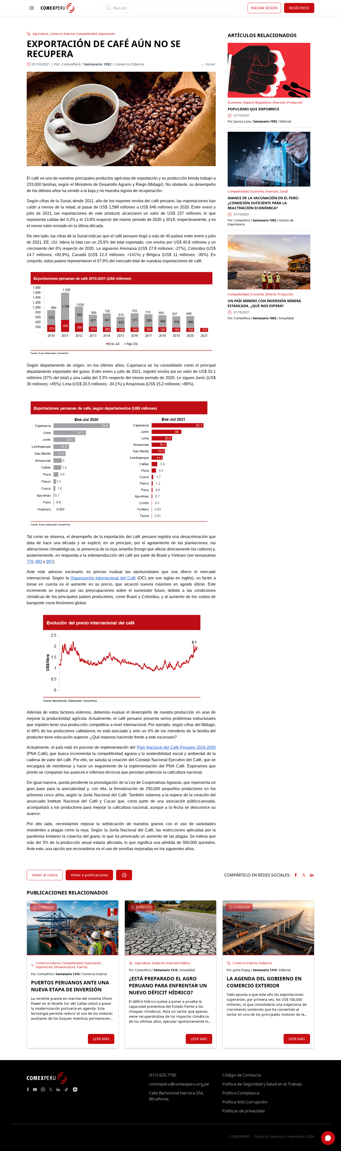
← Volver (208, 64)
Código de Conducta (241, 1075)
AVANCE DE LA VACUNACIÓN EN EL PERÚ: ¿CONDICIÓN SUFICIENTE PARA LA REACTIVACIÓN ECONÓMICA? (263, 203)
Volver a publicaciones (89, 875)
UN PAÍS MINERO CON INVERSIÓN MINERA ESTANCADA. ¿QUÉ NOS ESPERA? (264, 303)
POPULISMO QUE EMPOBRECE (253, 109)
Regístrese (299, 7)
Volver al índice (44, 875)
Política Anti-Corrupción (244, 1102)
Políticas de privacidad (243, 1111)
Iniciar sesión (264, 7)
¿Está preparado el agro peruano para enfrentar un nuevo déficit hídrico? (168, 985)
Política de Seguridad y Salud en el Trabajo (262, 1084)
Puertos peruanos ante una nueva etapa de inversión (70, 986)
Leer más (101, 1038)
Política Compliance (240, 1093)
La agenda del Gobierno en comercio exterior (264, 982)
